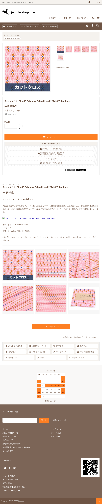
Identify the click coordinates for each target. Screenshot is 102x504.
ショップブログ (8, 476)
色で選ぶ (12, 352)
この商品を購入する (51, 326)
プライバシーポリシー (11, 490)
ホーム (6, 35)
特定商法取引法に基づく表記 (13, 486)
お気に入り (11, 114)
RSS (4, 483)
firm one (21, 501)
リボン (42, 357)
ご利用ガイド (10, 26)
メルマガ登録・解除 (10, 479)
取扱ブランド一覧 (39, 346)
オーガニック (61, 352)
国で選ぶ (59, 346)
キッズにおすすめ (87, 352)
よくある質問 (52, 159)
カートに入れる (52, 137)
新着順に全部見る (15, 346)
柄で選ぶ (83, 346)
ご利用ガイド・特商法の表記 (52, 149)
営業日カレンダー (30, 26)
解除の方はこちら (60, 420)
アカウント (94, 2)
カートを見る (51, 26)
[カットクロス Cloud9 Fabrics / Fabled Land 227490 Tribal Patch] (28, 218)
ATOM (9, 483)
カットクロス (14, 35)
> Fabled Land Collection (12, 38)
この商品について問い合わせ (52, 163)
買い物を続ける (91, 337)
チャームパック (78, 357)
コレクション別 (38, 352)
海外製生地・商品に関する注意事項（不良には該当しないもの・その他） (51, 154)
